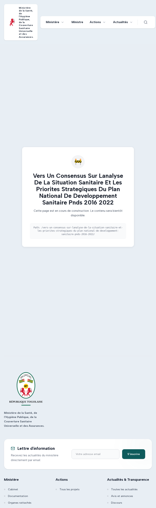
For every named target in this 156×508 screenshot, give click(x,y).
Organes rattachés (19, 502)
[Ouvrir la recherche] (146, 22)
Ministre (77, 22)
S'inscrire (133, 454)
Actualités (120, 22)
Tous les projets (70, 489)
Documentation (18, 496)
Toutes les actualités (124, 489)
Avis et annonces (122, 496)
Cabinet (13, 489)
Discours (116, 502)
